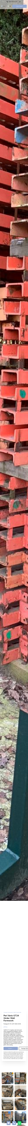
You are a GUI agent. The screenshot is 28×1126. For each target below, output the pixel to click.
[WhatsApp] (20, 1)
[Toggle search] (10, 6)
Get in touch (19, 6)
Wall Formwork (17, 1012)
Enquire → (10, 1048)
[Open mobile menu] (8, 6)
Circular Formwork (8, 1012)
